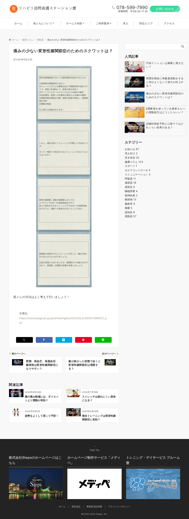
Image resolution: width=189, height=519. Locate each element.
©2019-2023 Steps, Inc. (94, 514)
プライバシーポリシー (119, 506)
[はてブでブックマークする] (64, 340)
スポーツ (131, 165)
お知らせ (132, 149)
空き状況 (132, 157)
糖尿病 (130, 199)
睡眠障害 (131, 191)
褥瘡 (128, 207)
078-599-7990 (132, 7)
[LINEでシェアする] (103, 340)
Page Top (94, 450)
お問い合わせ (165, 9)
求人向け (131, 153)
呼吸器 (130, 178)
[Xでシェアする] (24, 340)
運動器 (130, 216)
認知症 (130, 212)
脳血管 (130, 203)
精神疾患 (131, 195)
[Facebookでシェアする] (44, 340)
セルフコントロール (137, 170)
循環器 (130, 182)
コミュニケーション (137, 174)
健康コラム (134, 161)
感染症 (130, 186)
